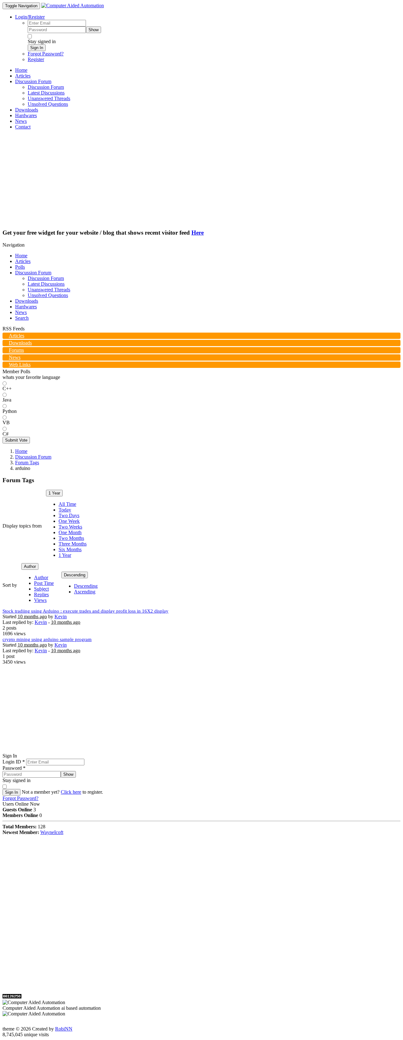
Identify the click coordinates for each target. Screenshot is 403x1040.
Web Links (20, 364)
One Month (70, 532)
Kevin (60, 616)
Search (22, 318)
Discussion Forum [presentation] (33, 81)
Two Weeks (70, 526)
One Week (69, 521)
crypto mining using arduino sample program (47, 639)
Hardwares (26, 306)
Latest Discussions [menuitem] (46, 92)
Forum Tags (27, 462)
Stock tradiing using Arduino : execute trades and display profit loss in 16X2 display (85, 611)
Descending (74, 575)
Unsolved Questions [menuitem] (48, 104)
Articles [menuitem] (23, 75)
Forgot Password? (46, 53)
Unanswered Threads (49, 289)
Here (197, 232)
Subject (41, 588)
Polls (20, 267)
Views (40, 600)
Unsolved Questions (48, 295)
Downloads (26, 301)
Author (30, 566)
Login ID (14, 761)
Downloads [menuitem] (26, 109)
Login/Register (30, 17)
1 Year (54, 493)
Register (36, 59)
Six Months (70, 549)
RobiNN (63, 1028)
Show (93, 29)
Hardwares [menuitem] (26, 115)
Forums (16, 350)
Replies (41, 594)
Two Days (69, 515)
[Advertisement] (201, 179)
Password (14, 768)
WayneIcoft (51, 832)
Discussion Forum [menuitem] (46, 87)
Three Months (73, 543)
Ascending (84, 591)
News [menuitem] (21, 121)
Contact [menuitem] (23, 126)
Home (21, 255)
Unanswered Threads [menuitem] (49, 98)
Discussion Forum (33, 272)
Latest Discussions (46, 284)
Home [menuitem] (21, 70)
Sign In (36, 47)
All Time (67, 504)
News (21, 312)
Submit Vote (16, 440)
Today (65, 509)
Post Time (44, 583)
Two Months (71, 538)
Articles (23, 261)
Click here (71, 792)
